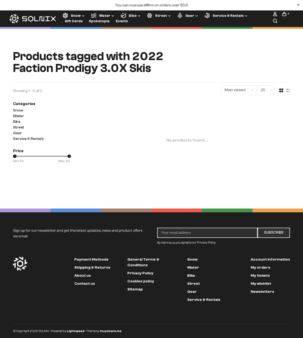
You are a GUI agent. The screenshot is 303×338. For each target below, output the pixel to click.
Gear (189, 16)
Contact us (84, 283)
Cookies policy (140, 281)
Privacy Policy (140, 273)
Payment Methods (91, 259)
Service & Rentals (228, 16)
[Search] (275, 22)
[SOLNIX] (20, 264)
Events (122, 21)
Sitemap (135, 289)
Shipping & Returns (92, 267)
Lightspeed (76, 331)
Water (104, 16)
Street (161, 16)
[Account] (275, 15)
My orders (260, 267)
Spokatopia (99, 21)
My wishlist (261, 283)
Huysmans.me (110, 331)
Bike (133, 16)
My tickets (260, 275)
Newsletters (262, 291)
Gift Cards (74, 21)
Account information (270, 259)
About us (82, 275)
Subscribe (274, 233)
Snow (76, 16)
